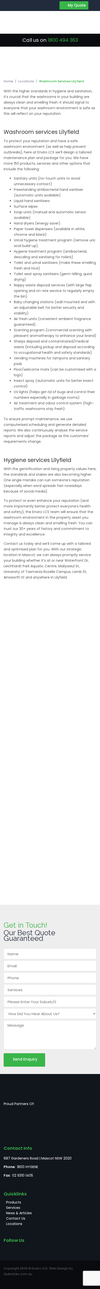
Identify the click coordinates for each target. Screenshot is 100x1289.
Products (13, 1202)
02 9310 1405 (22, 1175)
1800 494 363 (63, 40)
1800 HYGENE (27, 1166)
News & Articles (19, 1213)
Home (8, 81)
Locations (26, 81)
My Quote (77, 5)
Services (13, 1208)
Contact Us (15, 1218)
